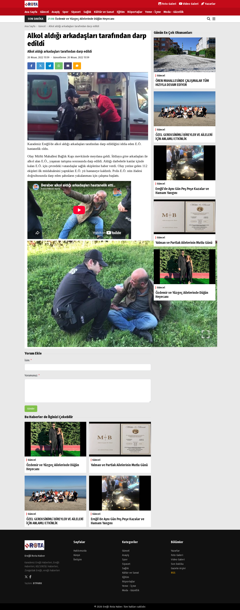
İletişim (77, 559)
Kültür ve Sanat (104, 12)
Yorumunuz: (32, 375)
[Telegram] (50, 65)
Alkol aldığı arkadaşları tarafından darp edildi (74, 26)
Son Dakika (177, 563)
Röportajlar (134, 12)
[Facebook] (31, 65)
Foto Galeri (168, 4)
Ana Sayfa (31, 12)
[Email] (68, 65)
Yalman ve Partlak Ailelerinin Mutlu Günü (77, 19)
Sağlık (87, 12)
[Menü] (213, 19)
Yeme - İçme (153, 12)
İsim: (28, 360)
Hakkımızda (79, 550)
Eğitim (121, 12)
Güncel (44, 12)
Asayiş (56, 12)
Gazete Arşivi (178, 568)
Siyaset (76, 12)
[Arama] (208, 18)
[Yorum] (77, 65)
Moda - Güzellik (174, 12)
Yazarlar (209, 4)
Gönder (31, 408)
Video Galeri (190, 4)
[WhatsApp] (59, 65)
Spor (65, 12)
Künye (76, 555)
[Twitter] (40, 65)
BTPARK (37, 583)
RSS (173, 572)
